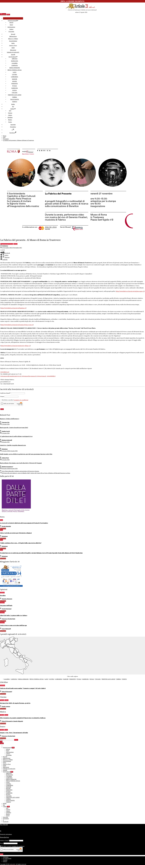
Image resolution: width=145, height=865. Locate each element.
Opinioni (2, 592)
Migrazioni (13, 50)
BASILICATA (14, 61)
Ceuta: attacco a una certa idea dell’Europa (13, 625)
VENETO (14, 101)
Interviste (13, 124)
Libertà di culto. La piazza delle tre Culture (13, 615)
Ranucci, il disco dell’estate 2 (9, 419)
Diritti (13, 48)
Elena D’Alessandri (7, 691)
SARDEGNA (14, 88)
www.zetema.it (41, 376)
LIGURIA (14, 74)
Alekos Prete (5, 458)
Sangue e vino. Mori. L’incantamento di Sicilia (14, 732)
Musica (10, 120)
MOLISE (14, 81)
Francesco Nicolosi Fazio (8, 619)
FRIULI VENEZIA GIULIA (15, 70)
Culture (11, 29)
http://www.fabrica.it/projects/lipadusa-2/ (13, 308)
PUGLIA (14, 86)
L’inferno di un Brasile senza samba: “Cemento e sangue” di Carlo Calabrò (23, 688)
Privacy (5, 861)
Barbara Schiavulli (7, 440)
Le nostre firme (7, 858)
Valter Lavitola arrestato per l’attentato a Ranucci (16, 533)
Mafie (13, 43)
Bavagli (13, 34)
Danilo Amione (6, 706)
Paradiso (3, 595)
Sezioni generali (12, 20)
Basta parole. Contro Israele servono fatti (14, 427)
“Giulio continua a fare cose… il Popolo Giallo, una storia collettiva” (20, 543)
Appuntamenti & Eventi (6, 244)
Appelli (13, 54)
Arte (10, 110)
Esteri (11, 25)
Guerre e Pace (13, 45)
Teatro (10, 122)
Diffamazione (13, 36)
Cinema (10, 113)
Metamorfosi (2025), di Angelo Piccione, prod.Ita (15, 703)
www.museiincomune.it (29, 376)
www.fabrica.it (4, 372)
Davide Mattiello (6, 526)
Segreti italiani (13, 41)
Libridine (10, 117)
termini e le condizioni (21, 400)
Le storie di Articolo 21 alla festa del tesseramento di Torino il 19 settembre (24, 523)
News (1, 520)
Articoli (16, 244)
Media (13, 104)
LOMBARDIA (14, 77)
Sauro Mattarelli (6, 629)
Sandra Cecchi (6, 431)
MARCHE (14, 79)
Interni (11, 22)
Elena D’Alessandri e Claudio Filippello (12, 721)
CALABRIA (15, 63)
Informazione (11, 27)
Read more (3, 528)
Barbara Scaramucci (7, 466)
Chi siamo (5, 857)
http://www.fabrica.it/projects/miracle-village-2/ (15, 346)
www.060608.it (51, 376)
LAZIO (14, 72)
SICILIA (14, 90)
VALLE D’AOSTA (14, 99)
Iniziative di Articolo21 (13, 52)
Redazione (5, 246)
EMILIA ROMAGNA (14, 68)
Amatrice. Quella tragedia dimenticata (13, 445)
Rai (13, 106)
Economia (11, 31)
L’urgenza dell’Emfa (6, 605)
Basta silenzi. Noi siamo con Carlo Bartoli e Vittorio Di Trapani (21, 463)
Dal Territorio (12, 57)
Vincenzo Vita (5, 422)
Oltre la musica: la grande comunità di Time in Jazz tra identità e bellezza (22, 718)
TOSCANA (14, 92)
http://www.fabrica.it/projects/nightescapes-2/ (130, 291)
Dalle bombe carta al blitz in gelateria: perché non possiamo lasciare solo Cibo (26, 454)
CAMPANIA (14, 65)
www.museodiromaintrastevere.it (10, 376)
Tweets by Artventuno (6, 834)
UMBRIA (14, 97)
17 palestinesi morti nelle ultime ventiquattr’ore (16, 436)
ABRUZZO (14, 58)
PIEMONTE (14, 83)
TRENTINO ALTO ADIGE (14, 95)
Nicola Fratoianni (6, 609)
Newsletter (13, 127)
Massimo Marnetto (7, 599)
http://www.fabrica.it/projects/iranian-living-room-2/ (17, 325)
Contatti (5, 860)
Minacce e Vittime (13, 38)
